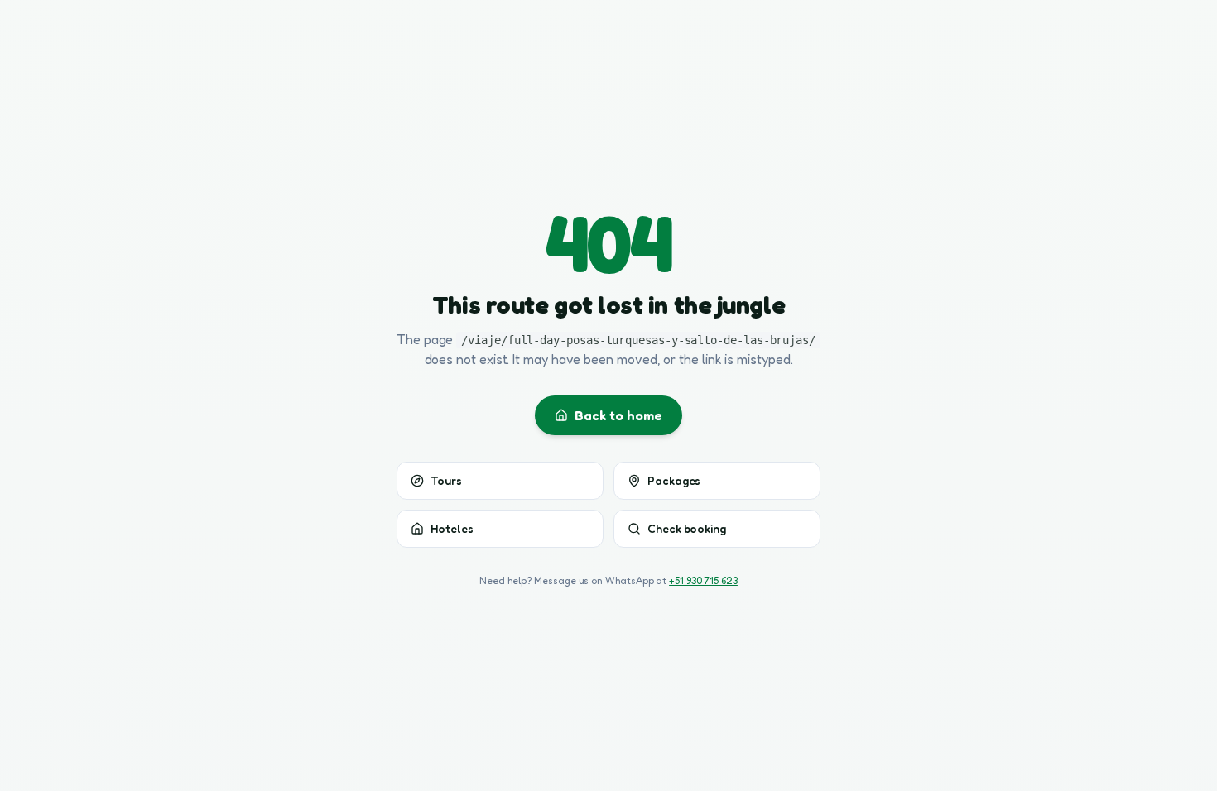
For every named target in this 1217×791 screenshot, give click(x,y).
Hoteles (452, 528)
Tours (446, 480)
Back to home (618, 415)
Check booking (686, 528)
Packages (673, 480)
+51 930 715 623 (703, 580)
